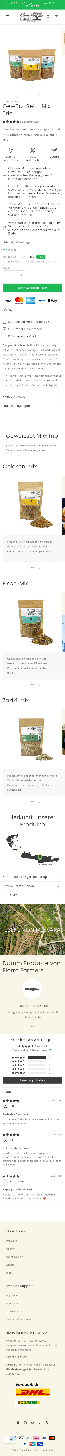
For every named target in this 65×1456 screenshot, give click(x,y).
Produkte (11, 1240)
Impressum (12, 1295)
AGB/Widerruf (14, 1311)
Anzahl (6, 267)
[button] (7, 17)
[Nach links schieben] (25, 95)
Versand (23, 262)
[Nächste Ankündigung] (58, 4)
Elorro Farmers (26, 1450)
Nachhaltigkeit (14, 1256)
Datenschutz (13, 1303)
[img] (11, 1101)
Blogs (9, 1272)
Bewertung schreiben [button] (32, 1080)
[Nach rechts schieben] (39, 95)
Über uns (11, 1248)
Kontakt (10, 1264)
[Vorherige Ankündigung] (6, 4)
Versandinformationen (19, 1319)
